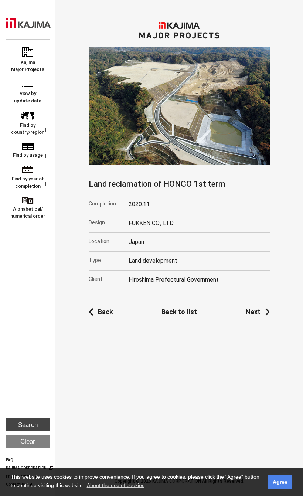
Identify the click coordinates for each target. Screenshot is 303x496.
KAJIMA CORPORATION (28, 23)
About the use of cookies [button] (115, 485)
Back (105, 312)
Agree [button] (280, 482)
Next (253, 312)
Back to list (179, 312)
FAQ (9, 460)
